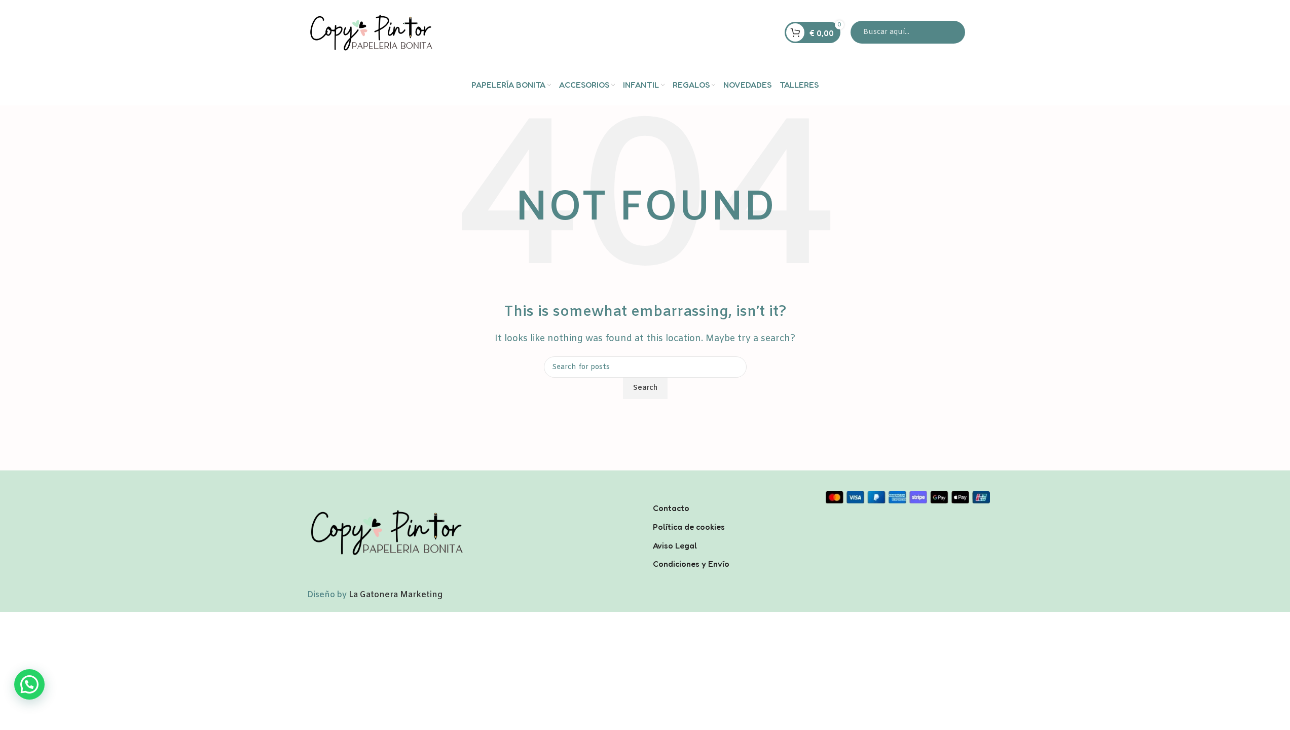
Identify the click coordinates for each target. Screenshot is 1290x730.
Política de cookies (689, 527)
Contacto (671, 508)
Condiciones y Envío (691, 564)
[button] (29, 684)
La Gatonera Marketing (396, 595)
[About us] (731, 495)
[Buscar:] (908, 32)
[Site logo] (370, 32)
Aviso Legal (675, 545)
